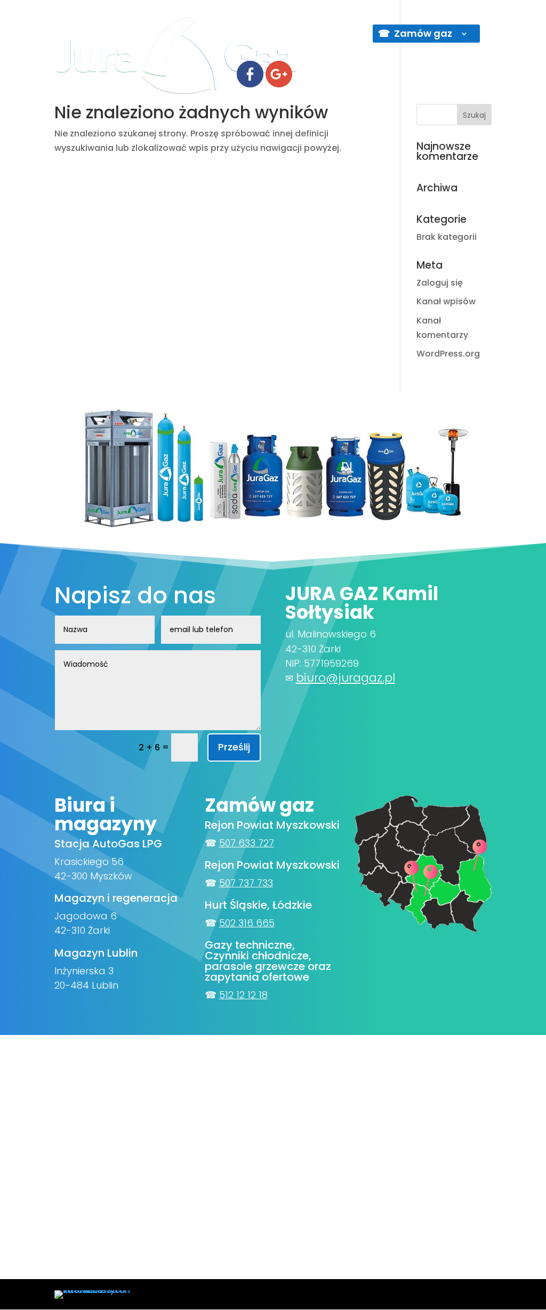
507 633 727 (246, 843)
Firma (243, 35)
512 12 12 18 (243, 994)
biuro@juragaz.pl (345, 677)
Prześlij (234, 747)
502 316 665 (247, 922)
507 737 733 (246, 882)
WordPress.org (448, 353)
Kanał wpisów (446, 301)
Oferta (287, 35)
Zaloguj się (439, 283)
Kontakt (338, 35)
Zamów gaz (423, 33)
